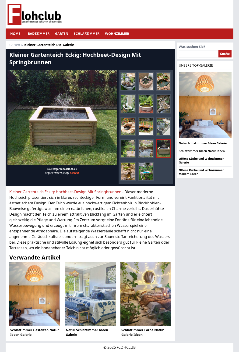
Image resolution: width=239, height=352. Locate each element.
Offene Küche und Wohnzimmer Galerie (201, 160)
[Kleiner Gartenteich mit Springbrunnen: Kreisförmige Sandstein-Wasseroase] (128, 126)
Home (15, 33)
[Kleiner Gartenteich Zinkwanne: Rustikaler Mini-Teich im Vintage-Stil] (128, 81)
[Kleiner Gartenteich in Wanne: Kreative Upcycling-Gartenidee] (146, 171)
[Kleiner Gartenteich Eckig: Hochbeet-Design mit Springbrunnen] (62, 117)
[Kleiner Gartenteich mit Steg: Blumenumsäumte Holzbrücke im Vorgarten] (146, 126)
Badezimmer (38, 33)
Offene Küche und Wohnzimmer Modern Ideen (201, 172)
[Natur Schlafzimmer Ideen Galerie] (90, 294)
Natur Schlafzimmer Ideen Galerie (87, 332)
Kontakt (74, 172)
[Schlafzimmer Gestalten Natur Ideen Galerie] (34, 294)
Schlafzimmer (86, 33)
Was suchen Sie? (192, 46)
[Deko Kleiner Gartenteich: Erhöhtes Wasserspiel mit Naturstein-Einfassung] (146, 81)
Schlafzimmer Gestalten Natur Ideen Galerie (34, 332)
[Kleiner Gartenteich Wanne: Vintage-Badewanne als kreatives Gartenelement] (128, 104)
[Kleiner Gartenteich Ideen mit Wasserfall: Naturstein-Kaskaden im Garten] (128, 171)
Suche (225, 53)
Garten (61, 33)
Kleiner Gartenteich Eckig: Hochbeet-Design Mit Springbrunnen (65, 191)
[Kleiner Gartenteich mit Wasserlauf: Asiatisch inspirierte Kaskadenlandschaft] (163, 104)
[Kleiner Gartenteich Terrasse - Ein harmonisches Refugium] (146, 148)
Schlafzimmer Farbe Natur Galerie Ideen (142, 332)
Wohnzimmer (117, 33)
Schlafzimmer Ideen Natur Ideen (202, 151)
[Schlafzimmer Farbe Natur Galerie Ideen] (145, 294)
